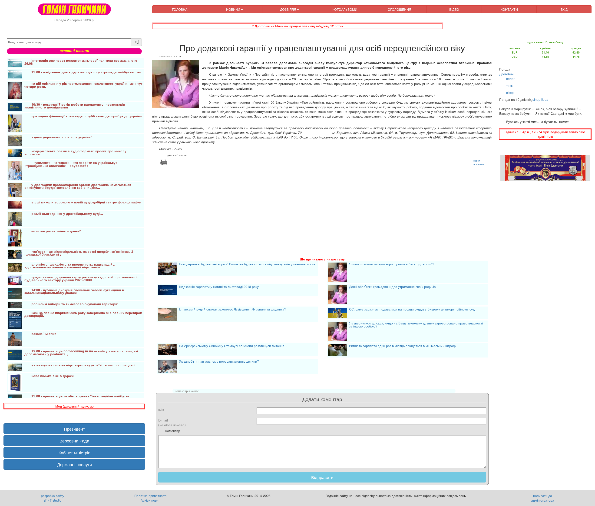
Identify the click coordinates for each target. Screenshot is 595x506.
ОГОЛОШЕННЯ (399, 9)
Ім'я (161, 409)
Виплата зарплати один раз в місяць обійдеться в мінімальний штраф (402, 346)
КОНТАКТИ (509, 9)
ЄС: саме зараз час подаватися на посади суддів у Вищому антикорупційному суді (412, 309)
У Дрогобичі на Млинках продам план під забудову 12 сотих (297, 26)
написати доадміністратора (542, 498)
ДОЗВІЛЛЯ (288, 9)
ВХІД (564, 9)
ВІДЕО (454, 9)
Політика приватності (150, 495)
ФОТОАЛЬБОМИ (344, 9)
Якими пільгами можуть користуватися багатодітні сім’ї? (391, 264)
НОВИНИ (233, 9)
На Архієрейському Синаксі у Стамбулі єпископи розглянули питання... (233, 346)
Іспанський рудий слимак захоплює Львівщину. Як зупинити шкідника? (232, 309)
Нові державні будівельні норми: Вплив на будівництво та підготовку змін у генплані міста (247, 264)
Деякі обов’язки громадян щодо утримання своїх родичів (392, 287)
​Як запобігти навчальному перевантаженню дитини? (219, 362)
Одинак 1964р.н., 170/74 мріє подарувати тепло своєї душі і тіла (545, 134)
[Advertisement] (291, 205)
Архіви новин (150, 500)
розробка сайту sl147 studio (52, 498)
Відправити (322, 477)
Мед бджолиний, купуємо (74, 406)
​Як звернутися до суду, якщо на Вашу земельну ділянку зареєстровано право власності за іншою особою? (416, 325)
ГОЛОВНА (179, 9)
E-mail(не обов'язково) (172, 422)
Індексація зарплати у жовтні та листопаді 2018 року (219, 287)
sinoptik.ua (540, 99)
